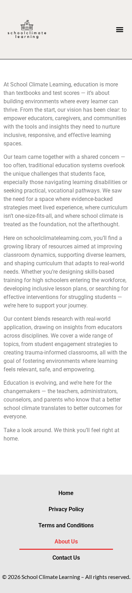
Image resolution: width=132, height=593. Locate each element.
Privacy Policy (66, 509)
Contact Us (66, 557)
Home (66, 493)
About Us (66, 541)
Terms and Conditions (66, 525)
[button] (119, 29)
